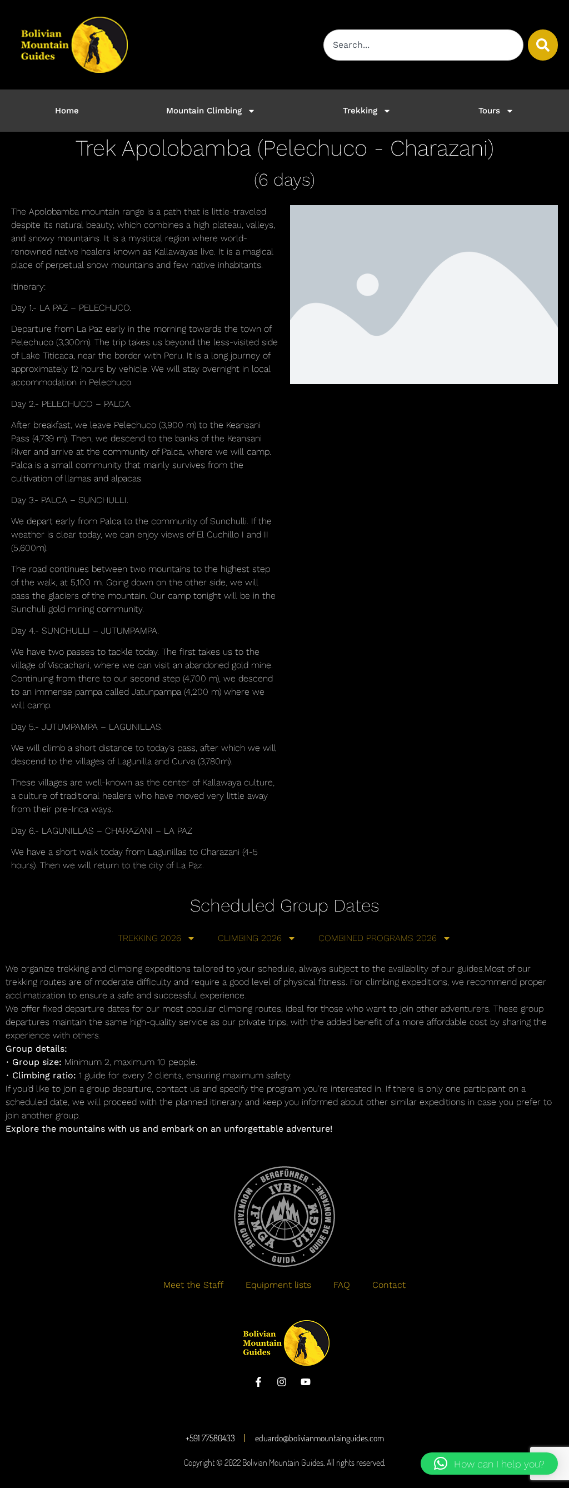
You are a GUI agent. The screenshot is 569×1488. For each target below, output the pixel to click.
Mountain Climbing (204, 111)
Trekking (360, 111)
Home (67, 111)
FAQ (341, 1285)
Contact (389, 1285)
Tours (489, 111)
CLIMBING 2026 (250, 938)
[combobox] (423, 45)
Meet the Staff (193, 1285)
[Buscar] (543, 45)
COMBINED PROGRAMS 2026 (377, 938)
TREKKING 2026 (149, 938)
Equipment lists (278, 1285)
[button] (489, 1463)
